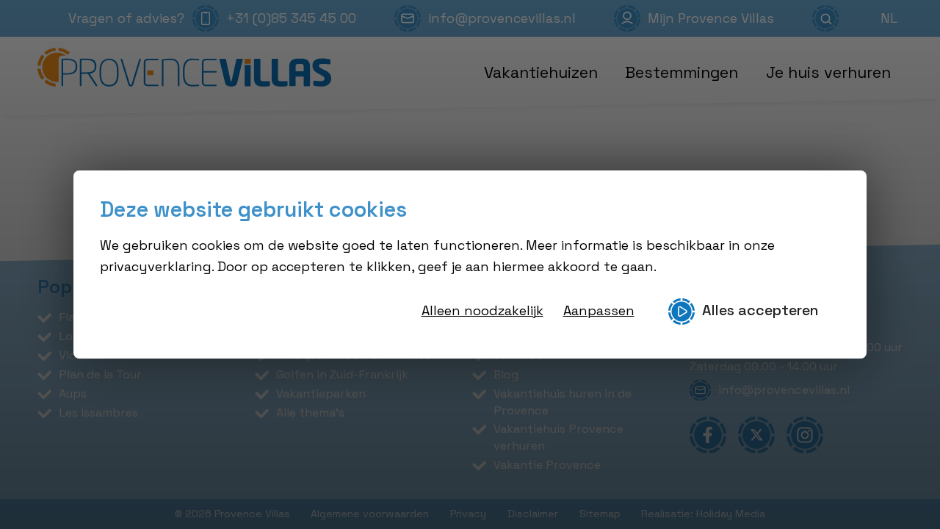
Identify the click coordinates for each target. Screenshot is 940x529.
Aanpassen (598, 310)
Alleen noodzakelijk (482, 310)
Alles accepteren (760, 310)
